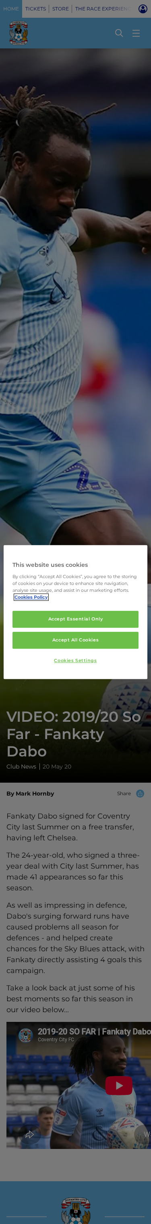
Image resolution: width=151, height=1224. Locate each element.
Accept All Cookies (75, 640)
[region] (75, 612)
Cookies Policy (31, 597)
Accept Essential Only (75, 619)
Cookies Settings (75, 660)
